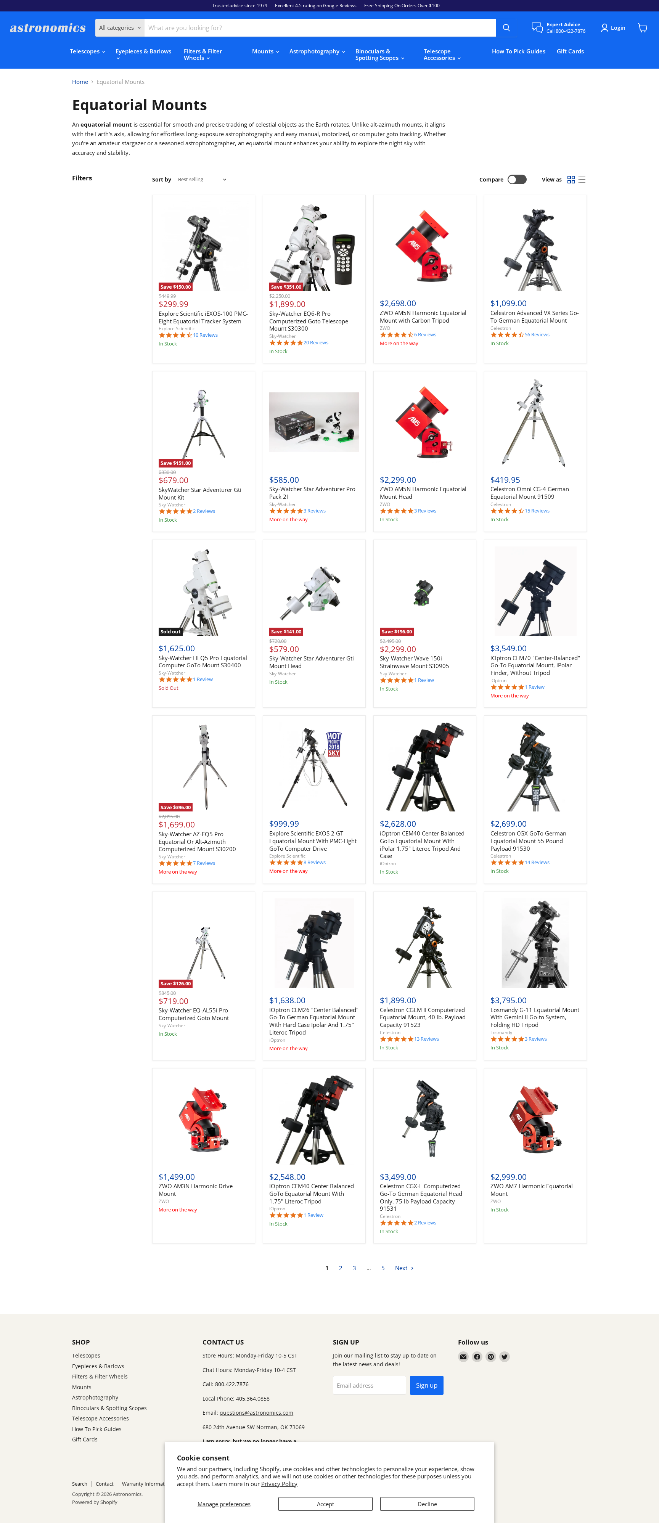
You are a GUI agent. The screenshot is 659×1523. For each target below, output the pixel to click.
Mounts (263, 51)
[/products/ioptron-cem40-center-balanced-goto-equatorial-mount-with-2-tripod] (314, 1120)
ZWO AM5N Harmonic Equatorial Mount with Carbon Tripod (423, 316)
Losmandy (501, 1032)
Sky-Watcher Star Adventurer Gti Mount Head (311, 662)
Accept (325, 1504)
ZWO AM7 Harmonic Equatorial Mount (531, 1189)
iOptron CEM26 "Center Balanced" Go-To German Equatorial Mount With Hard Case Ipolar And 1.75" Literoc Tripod (313, 1021)
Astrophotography (315, 51)
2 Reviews (204, 511)
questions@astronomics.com (256, 1412)
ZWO (385, 328)
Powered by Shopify (94, 1502)
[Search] (506, 28)
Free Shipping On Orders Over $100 (402, 5)
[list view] (582, 179)
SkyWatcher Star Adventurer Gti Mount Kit (200, 493)
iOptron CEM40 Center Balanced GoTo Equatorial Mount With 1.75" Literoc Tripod (311, 1193)
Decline (427, 1504)
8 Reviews (315, 862)
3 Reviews (315, 511)
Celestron (500, 328)
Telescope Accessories (440, 54)
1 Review (203, 679)
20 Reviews (316, 342)
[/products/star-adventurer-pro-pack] (314, 423)
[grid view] (571, 179)
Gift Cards (570, 51)
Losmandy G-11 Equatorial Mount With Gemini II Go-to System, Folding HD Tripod (534, 1017)
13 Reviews (426, 1039)
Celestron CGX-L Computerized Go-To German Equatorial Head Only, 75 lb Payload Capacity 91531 (421, 1197)
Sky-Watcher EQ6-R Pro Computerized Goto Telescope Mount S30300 (308, 321)
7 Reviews (204, 863)
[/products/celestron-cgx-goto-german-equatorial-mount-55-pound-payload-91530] (535, 767)
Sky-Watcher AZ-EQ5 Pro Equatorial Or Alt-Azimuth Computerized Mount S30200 (197, 841)
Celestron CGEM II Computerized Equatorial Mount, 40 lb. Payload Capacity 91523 (423, 1017)
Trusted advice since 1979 (239, 5)
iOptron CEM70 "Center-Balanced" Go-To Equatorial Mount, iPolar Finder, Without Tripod (535, 665)
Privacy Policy (279, 1484)
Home (80, 82)
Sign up (426, 1385)
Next (402, 1268)
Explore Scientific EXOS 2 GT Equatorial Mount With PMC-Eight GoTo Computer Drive (313, 840)
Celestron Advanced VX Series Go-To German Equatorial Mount (534, 316)
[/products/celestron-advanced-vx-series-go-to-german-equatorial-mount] (535, 246)
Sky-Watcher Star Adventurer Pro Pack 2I (312, 492)
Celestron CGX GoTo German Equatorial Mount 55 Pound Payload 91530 (528, 840)
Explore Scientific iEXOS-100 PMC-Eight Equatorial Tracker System (203, 317)
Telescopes (85, 51)
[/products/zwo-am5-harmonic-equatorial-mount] (425, 423)
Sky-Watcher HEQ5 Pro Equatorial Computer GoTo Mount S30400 (203, 661)
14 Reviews (537, 862)
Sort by (161, 180)
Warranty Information (147, 1483)
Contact (105, 1483)
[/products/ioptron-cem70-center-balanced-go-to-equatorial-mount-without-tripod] (535, 591)
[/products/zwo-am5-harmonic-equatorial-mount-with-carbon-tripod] (425, 246)
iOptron (498, 680)
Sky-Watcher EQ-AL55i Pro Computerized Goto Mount (194, 1014)
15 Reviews (537, 511)
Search (79, 1483)
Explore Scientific (177, 328)
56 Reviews (537, 334)
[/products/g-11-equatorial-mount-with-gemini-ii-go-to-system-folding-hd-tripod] (535, 943)
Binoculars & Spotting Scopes (377, 54)
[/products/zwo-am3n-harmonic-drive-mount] (204, 1120)
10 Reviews (205, 335)
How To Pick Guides (518, 51)
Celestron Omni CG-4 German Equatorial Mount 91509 (529, 492)
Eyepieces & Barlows (143, 51)
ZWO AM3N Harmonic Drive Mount (196, 1189)
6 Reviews (425, 334)
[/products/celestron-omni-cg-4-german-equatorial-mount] (535, 423)
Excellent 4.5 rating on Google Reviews (316, 5)
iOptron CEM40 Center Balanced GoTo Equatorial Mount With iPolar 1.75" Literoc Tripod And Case (422, 844)
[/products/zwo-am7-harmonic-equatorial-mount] (535, 1120)
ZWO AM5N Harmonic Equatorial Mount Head (423, 492)
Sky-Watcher (282, 336)
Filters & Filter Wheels (203, 54)
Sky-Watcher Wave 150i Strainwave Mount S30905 (414, 662)
